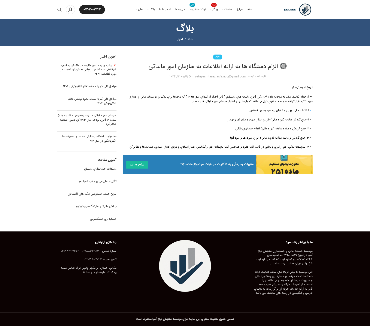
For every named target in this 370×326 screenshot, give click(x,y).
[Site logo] (296, 9)
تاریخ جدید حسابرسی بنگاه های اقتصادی (92, 194)
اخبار (180, 39)
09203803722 (92, 9)
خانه (190, 39)
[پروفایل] (70, 9)
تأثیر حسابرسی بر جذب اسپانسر (97, 181)
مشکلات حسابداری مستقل (100, 169)
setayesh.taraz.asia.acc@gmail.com (220, 76)
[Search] (59, 9)
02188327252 (70, 251)
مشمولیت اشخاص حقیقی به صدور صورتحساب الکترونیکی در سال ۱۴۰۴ (88, 139)
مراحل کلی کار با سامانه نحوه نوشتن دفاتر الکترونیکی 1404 (92, 101)
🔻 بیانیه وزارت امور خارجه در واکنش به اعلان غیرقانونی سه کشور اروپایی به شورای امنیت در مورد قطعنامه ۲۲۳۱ (88, 70)
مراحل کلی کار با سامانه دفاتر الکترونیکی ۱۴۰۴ (89, 86)
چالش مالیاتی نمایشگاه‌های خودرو (96, 206)
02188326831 (91, 251)
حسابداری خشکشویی (103, 219)
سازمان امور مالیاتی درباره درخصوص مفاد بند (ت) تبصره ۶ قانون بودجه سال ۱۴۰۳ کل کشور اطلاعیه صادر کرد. (87, 120)
